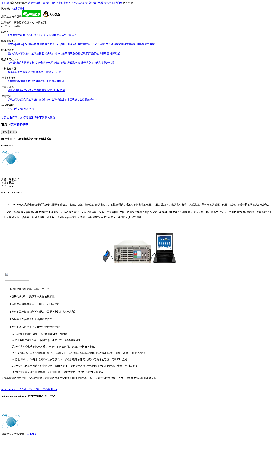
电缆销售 (39, 90)
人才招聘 (23, 117)
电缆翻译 (79, 2)
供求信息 (61, 35)
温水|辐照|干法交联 (83, 62)
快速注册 (41, 2)
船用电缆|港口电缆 (144, 44)
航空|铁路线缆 (111, 44)
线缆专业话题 (79, 99)
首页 (3, 117)
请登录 (32, 2)
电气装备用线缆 (53, 44)
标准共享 (23, 81)
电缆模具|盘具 (43, 72)
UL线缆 (32, 53)
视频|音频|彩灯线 (110, 53)
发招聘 (108, 2)
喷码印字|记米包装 (104, 62)
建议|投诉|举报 (26, 108)
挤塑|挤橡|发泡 (32, 62)
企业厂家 (56, 72)
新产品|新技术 (93, 53)
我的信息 (52, 2)
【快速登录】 (17, 8)
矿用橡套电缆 (126, 44)
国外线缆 (13, 53)
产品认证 (29, 90)
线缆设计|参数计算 (38, 99)
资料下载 (39, 117)
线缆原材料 (14, 72)
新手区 (11, 35)
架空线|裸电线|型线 (18, 44)
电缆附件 (88, 44)
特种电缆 (60, 53)
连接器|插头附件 (45, 53)
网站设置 (50, 117)
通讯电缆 (77, 44)
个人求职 (41, 35)
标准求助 (13, 81)
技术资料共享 (35, 81)
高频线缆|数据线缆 (75, 53)
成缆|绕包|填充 (48, 62)
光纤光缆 (98, 44)
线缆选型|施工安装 (18, 99)
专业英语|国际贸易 (54, 90)
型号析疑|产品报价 (25, 35)
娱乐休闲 (92, 99)
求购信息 (71, 35)
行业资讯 (54, 99)
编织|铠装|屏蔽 (64, 62)
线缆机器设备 (28, 72)
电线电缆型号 (66, 2)
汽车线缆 (23, 53)
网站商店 (117, 2)
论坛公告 (13, 108)
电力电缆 (67, 44)
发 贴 (5, 132)
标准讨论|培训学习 (53, 81)
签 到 (12, 132)
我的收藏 (98, 2)
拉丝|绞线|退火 (16, 62)
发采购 (89, 2)
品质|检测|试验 (16, 90)
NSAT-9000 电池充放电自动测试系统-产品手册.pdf (29, 389)
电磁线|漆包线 (37, 44)
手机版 (5, 2)
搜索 (31, 117)
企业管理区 (65, 99)
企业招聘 (51, 35)
